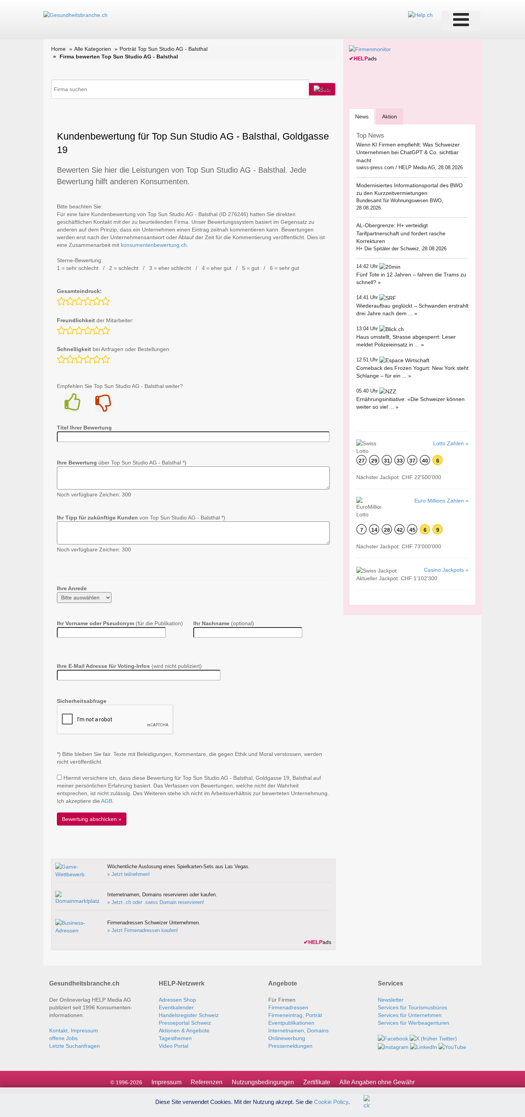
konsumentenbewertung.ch (154, 245)
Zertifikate (316, 1082)
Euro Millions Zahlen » (441, 501)
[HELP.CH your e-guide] (420, 15)
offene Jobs (63, 1038)
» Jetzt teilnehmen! (128, 874)
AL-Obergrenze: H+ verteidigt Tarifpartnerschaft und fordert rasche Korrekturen (400, 233)
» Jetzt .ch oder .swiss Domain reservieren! (155, 902)
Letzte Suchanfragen (74, 1046)
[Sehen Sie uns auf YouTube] (452, 1046)
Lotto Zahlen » (451, 443)
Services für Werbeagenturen (413, 1023)
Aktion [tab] (389, 116)
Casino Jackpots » (446, 570)
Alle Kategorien (92, 49)
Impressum (166, 1082)
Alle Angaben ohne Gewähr (377, 1082)
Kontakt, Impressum (73, 1030)
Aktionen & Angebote (184, 1030)
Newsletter (391, 1000)
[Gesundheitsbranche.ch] (75, 15)
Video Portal (173, 1046)
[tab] (362, 116)
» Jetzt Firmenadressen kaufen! (142, 930)
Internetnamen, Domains (298, 1030)
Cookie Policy (331, 1101)
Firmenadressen (288, 1007)
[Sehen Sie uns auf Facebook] (393, 1038)
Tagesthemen (175, 1038)
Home (58, 49)
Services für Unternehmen (410, 1015)
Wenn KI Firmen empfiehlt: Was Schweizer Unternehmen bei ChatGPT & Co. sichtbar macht (408, 152)
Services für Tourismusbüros (412, 1007)
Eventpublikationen (291, 1023)
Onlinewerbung (286, 1038)
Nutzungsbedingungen (263, 1082)
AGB (106, 801)
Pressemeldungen (290, 1046)
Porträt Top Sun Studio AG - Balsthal (164, 49)
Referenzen (207, 1082)
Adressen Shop (177, 1000)
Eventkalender (176, 1007)
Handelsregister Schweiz (189, 1015)
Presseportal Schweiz (185, 1023)
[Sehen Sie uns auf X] (433, 1038)
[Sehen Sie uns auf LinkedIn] (423, 1046)
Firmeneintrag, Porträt (295, 1015)
